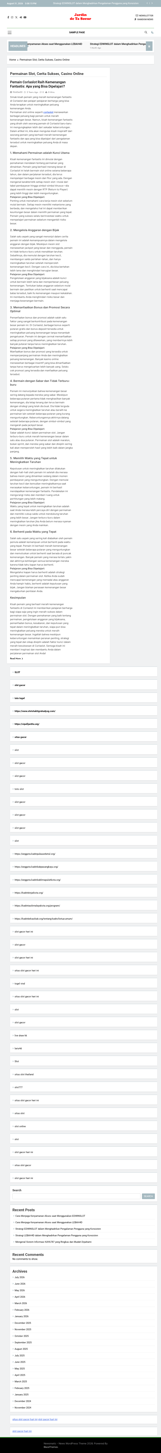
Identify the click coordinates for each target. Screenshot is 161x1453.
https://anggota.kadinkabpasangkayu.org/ (36, 866)
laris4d (18, 1048)
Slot (17, 1061)
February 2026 (22, 1310)
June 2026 (20, 1283)
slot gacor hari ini (24, 931)
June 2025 (20, 1362)
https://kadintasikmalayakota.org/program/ (37, 905)
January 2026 (21, 1316)
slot (17, 750)
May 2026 (20, 1290)
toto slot (19, 789)
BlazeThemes (51, 1447)
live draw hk (21, 1035)
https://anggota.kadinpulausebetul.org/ (35, 854)
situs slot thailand (24, 1074)
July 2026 (20, 1277)
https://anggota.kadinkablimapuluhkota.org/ (38, 879)
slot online (20, 1126)
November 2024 (23, 1407)
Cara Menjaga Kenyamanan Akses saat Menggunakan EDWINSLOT (50, 1216)
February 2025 (22, 1388)
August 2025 (21, 1349)
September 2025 (23, 1342)
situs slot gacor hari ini (27, 970)
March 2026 (21, 1303)
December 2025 (23, 1323)
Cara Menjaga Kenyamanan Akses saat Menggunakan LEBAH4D (48, 1222)
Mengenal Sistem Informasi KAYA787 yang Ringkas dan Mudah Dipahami (53, 1242)
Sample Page (77, 32)
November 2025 (23, 1329)
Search (16, 1190)
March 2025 (21, 1381)
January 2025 (21, 1394)
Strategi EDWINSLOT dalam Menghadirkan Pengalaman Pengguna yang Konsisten (58, 1228)
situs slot (20, 1113)
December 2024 (23, 1401)
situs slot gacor (23, 1165)
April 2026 (20, 1296)
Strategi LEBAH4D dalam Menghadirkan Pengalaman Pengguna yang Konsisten (97, 4)
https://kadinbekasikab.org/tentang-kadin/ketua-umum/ (44, 918)
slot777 (18, 1087)
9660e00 (17, 92)
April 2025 (20, 1375)
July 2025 (20, 1355)
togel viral (20, 983)
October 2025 (22, 1336)
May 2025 (20, 1368)
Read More (15, 658)
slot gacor (20, 763)
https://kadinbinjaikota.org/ (29, 892)
